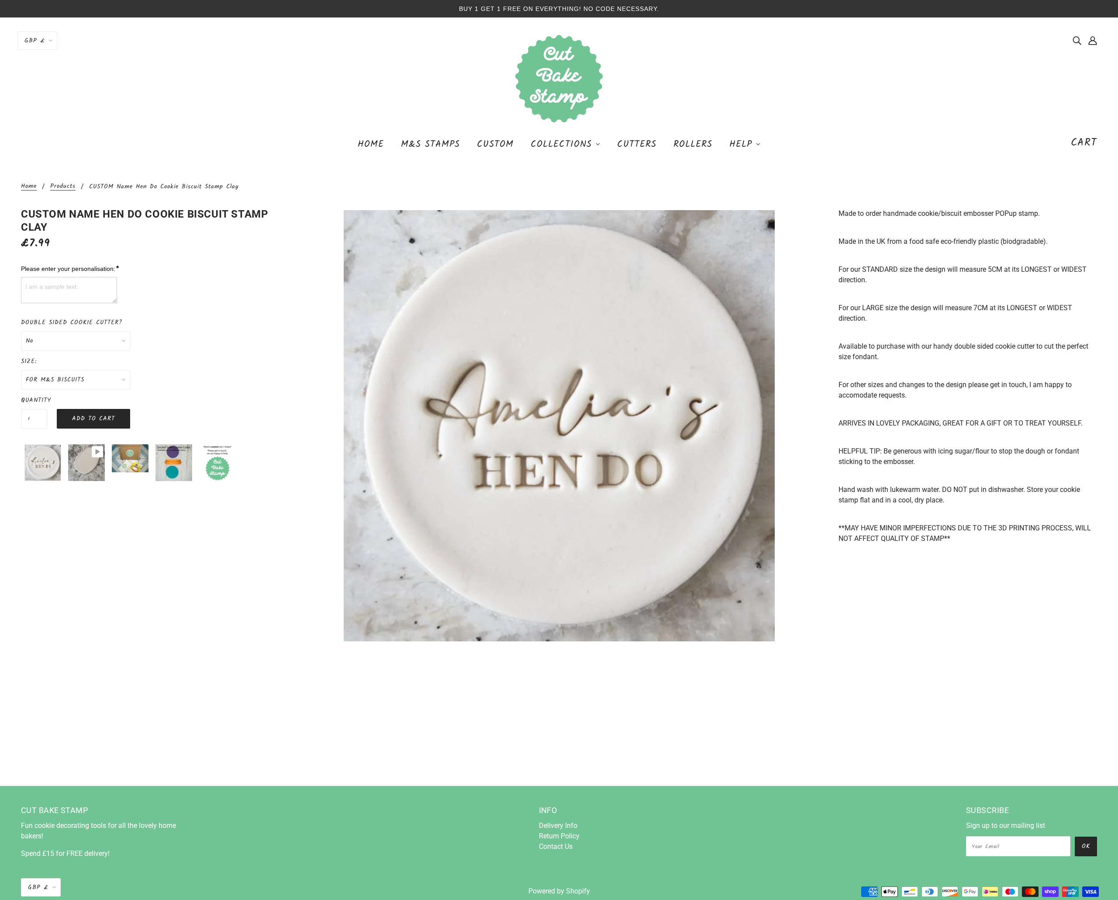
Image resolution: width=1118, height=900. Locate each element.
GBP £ (34, 40)
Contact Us (556, 846)
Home (29, 186)
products (63, 186)
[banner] (559, 78)
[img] (1077, 40)
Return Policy (559, 836)
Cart (1084, 142)
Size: (29, 361)
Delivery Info (558, 825)
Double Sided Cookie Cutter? (71, 322)
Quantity (34, 400)
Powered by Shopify (559, 891)
